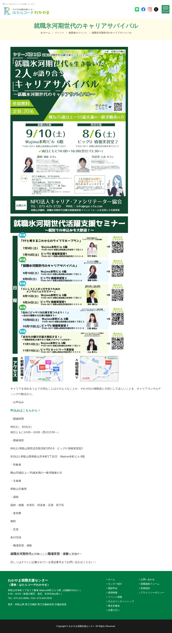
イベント (59, 32)
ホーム (46, 32)
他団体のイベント (78, 32)
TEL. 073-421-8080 (18, 598)
